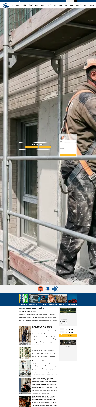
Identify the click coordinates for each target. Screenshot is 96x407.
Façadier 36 (13, 5)
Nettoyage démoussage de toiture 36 (42, 5)
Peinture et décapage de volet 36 (85, 5)
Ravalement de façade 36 (49, 5)
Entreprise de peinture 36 (24, 5)
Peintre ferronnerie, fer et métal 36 (30, 5)
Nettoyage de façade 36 (60, 5)
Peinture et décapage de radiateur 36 (18, 5)
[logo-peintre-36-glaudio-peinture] (6, 5)
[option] (48, 163)
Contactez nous (45, 146)
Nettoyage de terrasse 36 (66, 5)
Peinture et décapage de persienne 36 (78, 5)
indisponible (22, 1)
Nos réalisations (31, 146)
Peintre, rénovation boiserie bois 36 (91, 5)
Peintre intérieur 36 (36, 5)
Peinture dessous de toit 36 (71, 5)
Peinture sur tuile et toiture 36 (54, 5)
